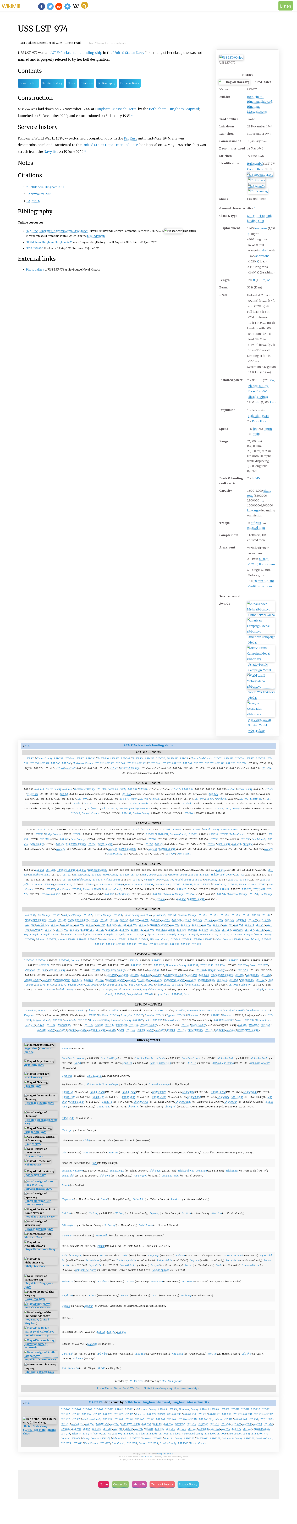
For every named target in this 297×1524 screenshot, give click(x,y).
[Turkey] (37, 1304)
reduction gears (258, 415)
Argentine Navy (34, 1064)
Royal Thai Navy (35, 1298)
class (136, 1381)
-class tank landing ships (148, 745)
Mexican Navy (33, 1237)
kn (255, 429)
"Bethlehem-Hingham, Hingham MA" (49, 242)
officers (256, 523)
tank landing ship (87, 53)
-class (256, 215)
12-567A (262, 391)
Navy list (51, 151)
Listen (285, 6)
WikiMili (11, 6)
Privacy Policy (188, 1484)
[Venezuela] (39, 1340)
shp (257, 402)
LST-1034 (220, 965)
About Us (139, 1484)
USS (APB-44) (133, 808)
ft (254, 280)
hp (260, 380)
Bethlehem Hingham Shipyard (147, 1402)
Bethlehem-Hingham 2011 (46, 187)
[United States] (41, 1331)
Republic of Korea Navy (40, 1216)
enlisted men (256, 527)
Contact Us (120, 1484)
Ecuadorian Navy (35, 1131)
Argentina (30, 1048)
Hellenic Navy (32, 1164)
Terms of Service (162, 1484)
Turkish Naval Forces (37, 1307)
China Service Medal (262, 615)
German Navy (34, 1156)
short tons (262, 256)
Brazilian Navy (33, 1077)
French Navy (33, 1143)
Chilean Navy (32, 1085)
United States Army (36, 1335)
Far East (130, 138)
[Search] (84, 5)
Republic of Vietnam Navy (40, 1359)
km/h (268, 429)
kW (272, 380)
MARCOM (95, 1402)
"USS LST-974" (34, 248)
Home (104, 1484)
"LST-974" (32, 230)
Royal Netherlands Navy (40, 1249)
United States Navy (128, 53)
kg (248, 510)
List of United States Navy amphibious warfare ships (167, 1388)
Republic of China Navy (39, 1102)
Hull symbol (255, 163)
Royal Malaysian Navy (39, 1228)
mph (256, 434)
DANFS (35, 201)
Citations (87, 83)
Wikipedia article (165, 1453)
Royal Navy (32, 1319)
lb (262, 500)
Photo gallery (35, 269)
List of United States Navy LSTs (115, 1388)
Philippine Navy (35, 1266)
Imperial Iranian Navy (38, 1188)
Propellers (259, 421)
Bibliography (106, 83)
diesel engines (258, 396)
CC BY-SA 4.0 (148, 1456)
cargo (256, 510)
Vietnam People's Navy (39, 1371)
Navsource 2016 (41, 194)
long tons (260, 228)
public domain (96, 235)
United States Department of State (110, 145)
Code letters (255, 169)
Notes (71, 83)
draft (265, 250)
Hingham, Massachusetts (115, 109)
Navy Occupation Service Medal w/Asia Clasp (259, 725)
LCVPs (256, 478)
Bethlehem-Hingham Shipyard (174, 109)
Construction (28, 83)
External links (129, 83)
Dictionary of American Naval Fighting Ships (63, 230)
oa (268, 280)
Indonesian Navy (35, 1174)
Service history (52, 83)
